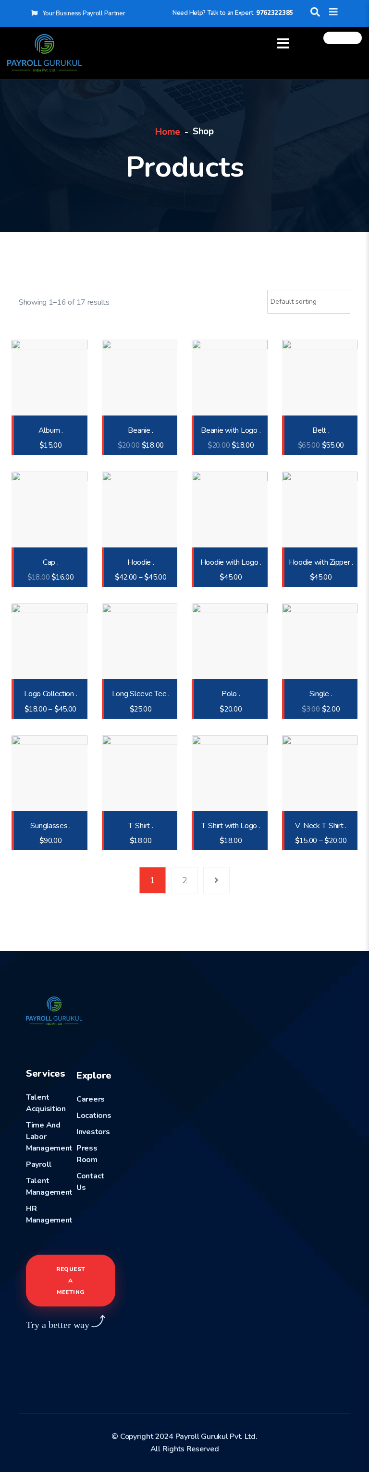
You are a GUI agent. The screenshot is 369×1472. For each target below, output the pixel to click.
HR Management (49, 1214)
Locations (93, 1115)
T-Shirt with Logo (230, 826)
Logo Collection (50, 694)
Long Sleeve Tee (141, 694)
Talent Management (49, 1186)
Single (320, 694)
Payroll (39, 1164)
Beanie (140, 430)
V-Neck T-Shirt (320, 826)
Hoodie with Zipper (321, 562)
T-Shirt (140, 826)
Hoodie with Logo (230, 562)
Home (167, 132)
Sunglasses (50, 826)
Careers (90, 1099)
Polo (230, 694)
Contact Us (90, 1182)
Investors (93, 1132)
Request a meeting (71, 1280)
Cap (51, 562)
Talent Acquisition (46, 1103)
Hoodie (140, 562)
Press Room (87, 1154)
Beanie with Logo (230, 430)
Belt (320, 430)
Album (50, 430)
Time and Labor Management (49, 1136)
